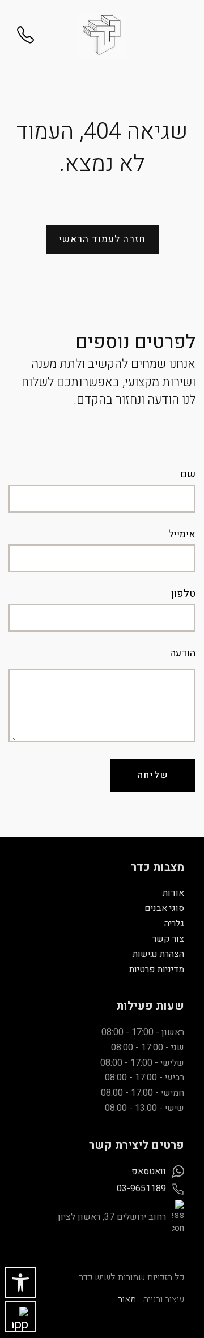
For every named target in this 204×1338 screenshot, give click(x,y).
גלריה (174, 923)
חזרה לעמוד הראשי (102, 239)
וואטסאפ (148, 1171)
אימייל (182, 534)
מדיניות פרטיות (156, 969)
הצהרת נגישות (158, 954)
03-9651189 (141, 1188)
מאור (127, 1299)
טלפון (183, 594)
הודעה (183, 653)
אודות (173, 893)
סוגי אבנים (164, 908)
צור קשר (168, 939)
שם (188, 474)
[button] (20, 1282)
